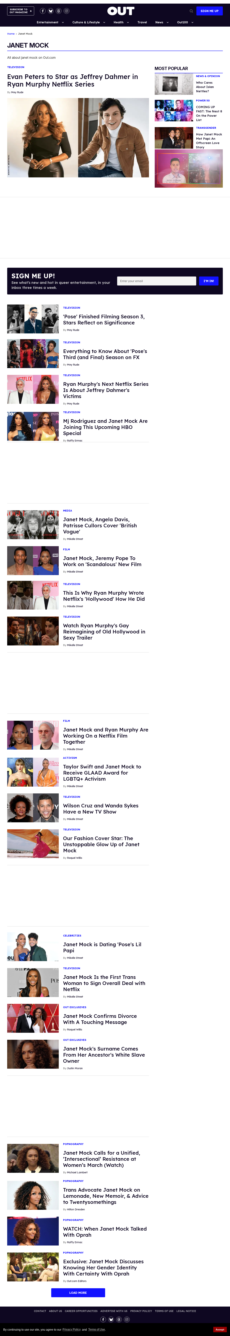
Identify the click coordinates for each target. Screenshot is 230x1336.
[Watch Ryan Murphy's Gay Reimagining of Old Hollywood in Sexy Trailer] (33, 631)
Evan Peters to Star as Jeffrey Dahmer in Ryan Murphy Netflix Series (72, 80)
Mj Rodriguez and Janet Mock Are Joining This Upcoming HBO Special (105, 427)
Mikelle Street (75, 539)
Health (118, 22)
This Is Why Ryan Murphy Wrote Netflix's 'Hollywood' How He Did (104, 596)
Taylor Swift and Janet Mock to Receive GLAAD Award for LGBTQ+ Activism (102, 772)
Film (66, 549)
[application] (189, 168)
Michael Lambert (77, 1172)
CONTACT (40, 1311)
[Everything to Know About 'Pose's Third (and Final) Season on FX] (33, 353)
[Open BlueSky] (51, 11)
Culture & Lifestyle (86, 22)
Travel (142, 22)
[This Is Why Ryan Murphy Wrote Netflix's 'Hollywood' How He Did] (33, 595)
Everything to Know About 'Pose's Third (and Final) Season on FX (105, 354)
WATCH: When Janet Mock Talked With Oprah (105, 1232)
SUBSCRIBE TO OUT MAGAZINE (19, 11)
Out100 (182, 22)
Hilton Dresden (76, 1209)
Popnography (73, 1144)
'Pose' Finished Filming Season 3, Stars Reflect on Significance (104, 319)
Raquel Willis (74, 857)
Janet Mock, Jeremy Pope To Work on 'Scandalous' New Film (102, 561)
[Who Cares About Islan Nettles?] (174, 83)
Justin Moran (75, 1068)
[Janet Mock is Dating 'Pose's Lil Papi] (33, 946)
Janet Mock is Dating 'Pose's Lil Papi (102, 947)
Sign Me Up (209, 11)
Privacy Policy (72, 1329)
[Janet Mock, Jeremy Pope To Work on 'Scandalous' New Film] (33, 560)
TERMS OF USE (164, 1311)
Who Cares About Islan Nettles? (205, 87)
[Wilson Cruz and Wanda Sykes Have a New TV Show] (33, 808)
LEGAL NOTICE (186, 1311)
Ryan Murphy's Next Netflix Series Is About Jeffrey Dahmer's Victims (106, 390)
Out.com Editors (76, 1281)
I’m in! (209, 281)
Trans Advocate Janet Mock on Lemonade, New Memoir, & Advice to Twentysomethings (106, 1196)
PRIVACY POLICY (141, 1311)
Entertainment (47, 22)
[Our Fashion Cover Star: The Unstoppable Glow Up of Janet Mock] (33, 843)
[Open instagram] (66, 11)
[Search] (191, 11)
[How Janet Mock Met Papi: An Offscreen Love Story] (174, 138)
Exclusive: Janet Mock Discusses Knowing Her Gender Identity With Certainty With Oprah (103, 1267)
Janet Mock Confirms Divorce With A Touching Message (100, 1019)
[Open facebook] (43, 11)
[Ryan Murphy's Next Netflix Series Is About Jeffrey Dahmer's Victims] (33, 389)
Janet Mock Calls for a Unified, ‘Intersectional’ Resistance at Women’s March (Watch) (101, 1159)
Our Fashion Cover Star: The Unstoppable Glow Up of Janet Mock (101, 844)
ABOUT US (55, 1311)
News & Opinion (208, 76)
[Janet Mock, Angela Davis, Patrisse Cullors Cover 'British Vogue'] (33, 524)
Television (15, 67)
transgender (206, 127)
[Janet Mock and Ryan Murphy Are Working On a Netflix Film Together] (33, 735)
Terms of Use (96, 1329)
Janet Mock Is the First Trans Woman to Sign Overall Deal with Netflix (104, 983)
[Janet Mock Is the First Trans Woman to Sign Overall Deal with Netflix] (33, 982)
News (159, 22)
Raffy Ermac (74, 440)
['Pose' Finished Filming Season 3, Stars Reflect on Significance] (33, 318)
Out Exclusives (74, 1007)
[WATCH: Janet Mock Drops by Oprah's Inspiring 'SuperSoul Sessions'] (33, 1231)
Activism (70, 757)
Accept (220, 1329)
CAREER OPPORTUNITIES (81, 1311)
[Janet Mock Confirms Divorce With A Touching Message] (33, 1018)
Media (67, 510)
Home (11, 33)
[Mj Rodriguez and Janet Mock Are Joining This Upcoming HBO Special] (33, 426)
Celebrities (72, 935)
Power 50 (203, 100)
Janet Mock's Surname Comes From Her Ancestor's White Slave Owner (104, 1054)
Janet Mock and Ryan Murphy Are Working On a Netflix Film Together (105, 735)
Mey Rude (17, 92)
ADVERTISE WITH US (113, 1311)
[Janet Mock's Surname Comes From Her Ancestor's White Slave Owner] (33, 1054)
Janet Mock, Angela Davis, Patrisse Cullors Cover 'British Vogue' (100, 525)
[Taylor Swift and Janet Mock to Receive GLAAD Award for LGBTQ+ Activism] (33, 772)
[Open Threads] (58, 11)
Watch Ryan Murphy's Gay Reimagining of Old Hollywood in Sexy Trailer (104, 631)
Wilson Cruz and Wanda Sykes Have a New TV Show (101, 808)
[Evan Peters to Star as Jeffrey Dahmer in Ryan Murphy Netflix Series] (78, 137)
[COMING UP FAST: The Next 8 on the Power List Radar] (174, 110)
